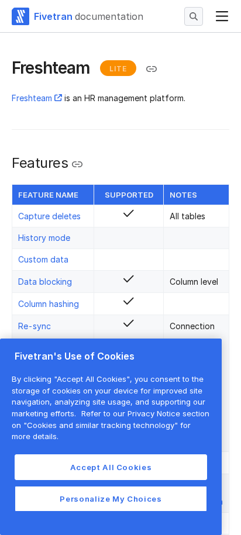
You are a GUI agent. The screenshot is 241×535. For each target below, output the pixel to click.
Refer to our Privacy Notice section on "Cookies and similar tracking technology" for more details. (110, 425)
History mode (44, 238)
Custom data (43, 259)
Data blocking (45, 282)
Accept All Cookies (111, 467)
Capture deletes (49, 216)
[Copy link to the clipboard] (151, 69)
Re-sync (34, 326)
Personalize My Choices (110, 498)
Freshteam (32, 98)
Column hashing (48, 304)
